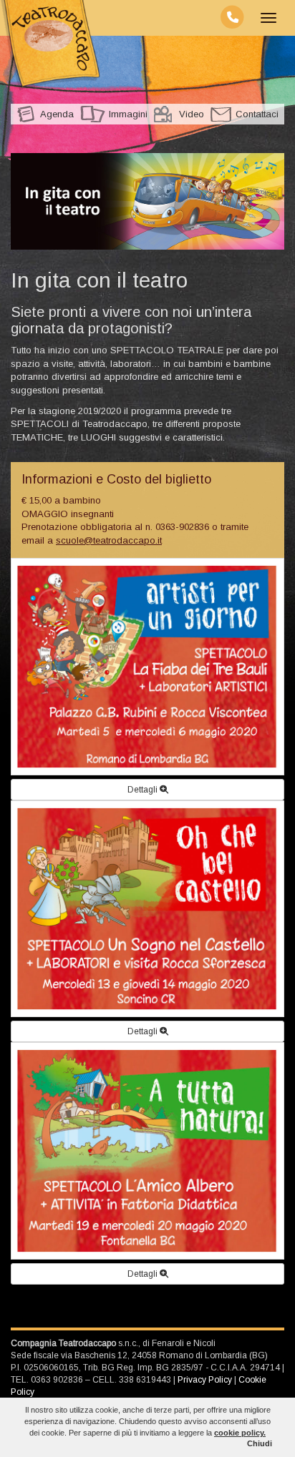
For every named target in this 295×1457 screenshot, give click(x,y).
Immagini (128, 114)
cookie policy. (240, 1432)
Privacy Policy (205, 1380)
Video (191, 114)
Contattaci (257, 114)
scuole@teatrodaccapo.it (109, 540)
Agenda (57, 114)
